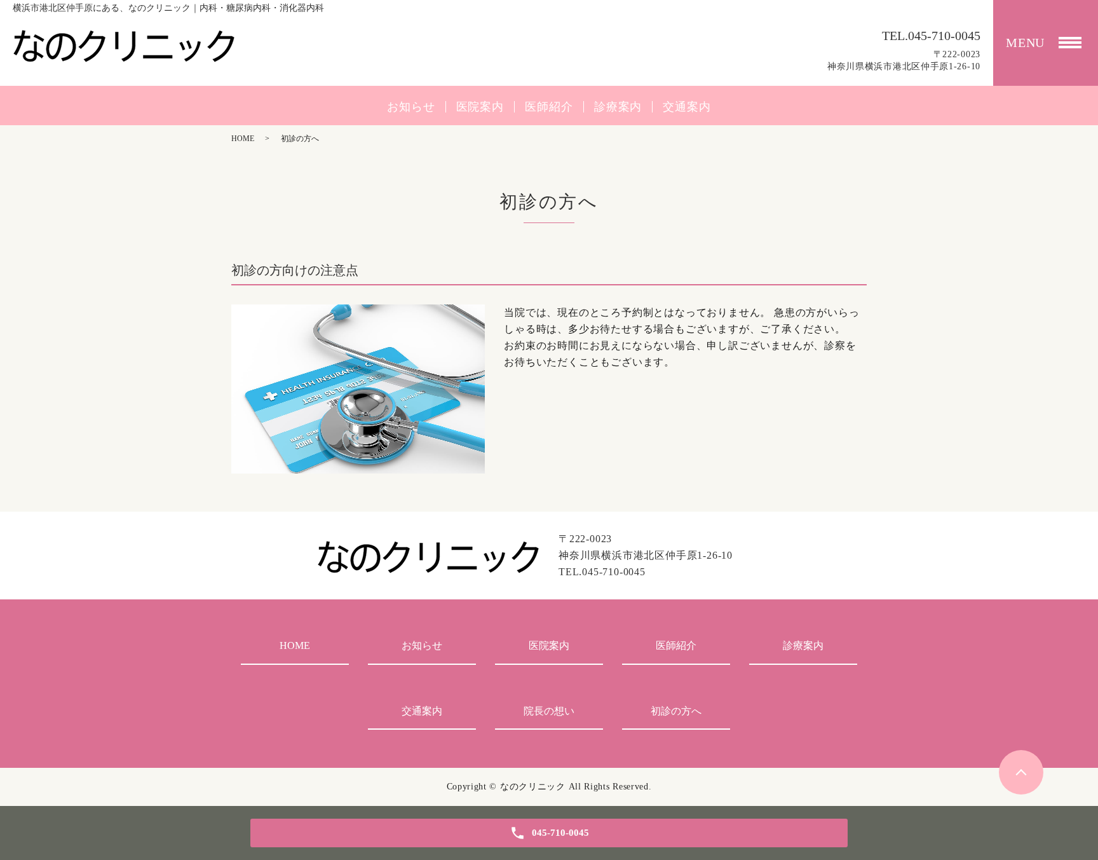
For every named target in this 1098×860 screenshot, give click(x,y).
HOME (242, 138)
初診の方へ (676, 711)
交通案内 (687, 107)
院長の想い (549, 711)
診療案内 (618, 107)
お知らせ (411, 107)
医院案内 (480, 107)
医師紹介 (549, 107)
